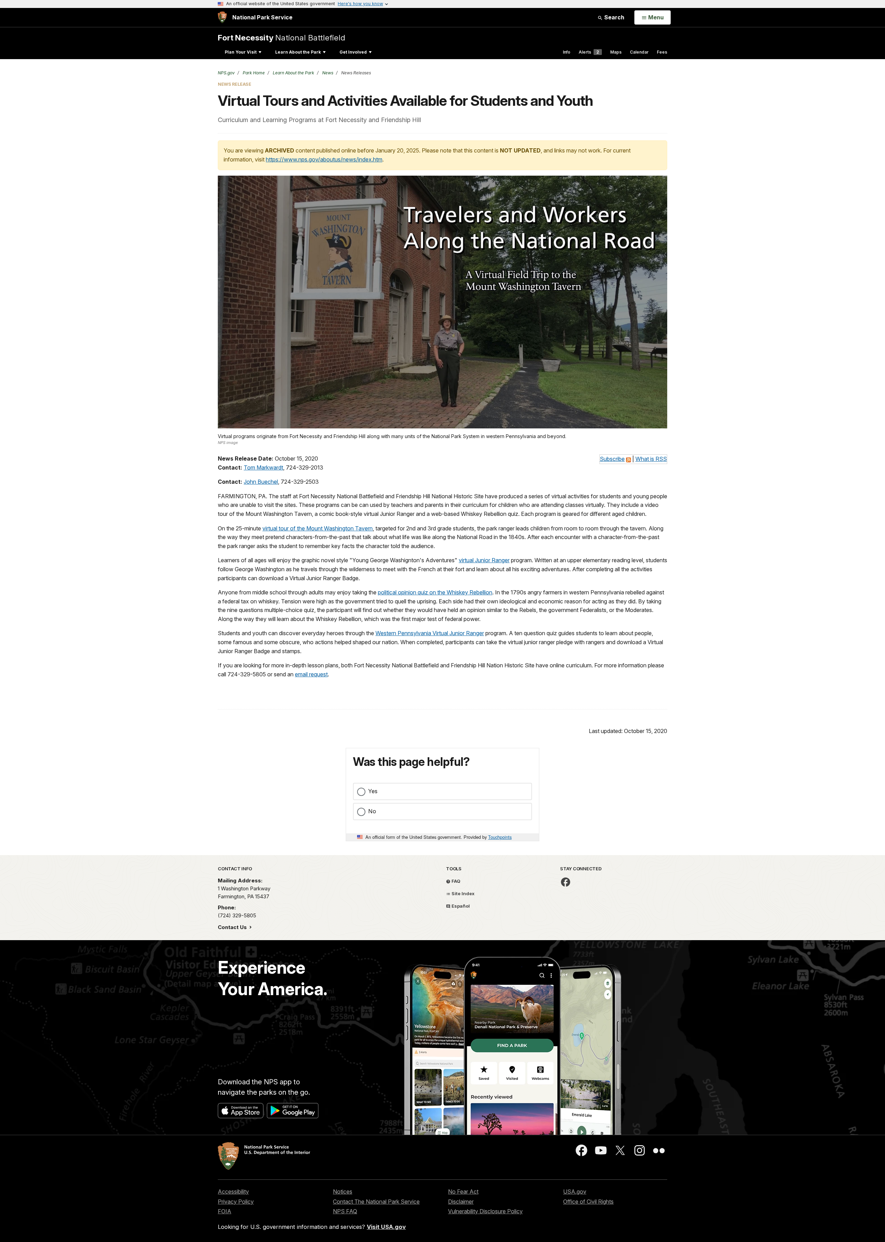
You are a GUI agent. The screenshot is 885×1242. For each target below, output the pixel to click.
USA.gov (574, 1191)
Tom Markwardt (263, 467)
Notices (342, 1191)
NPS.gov (226, 72)
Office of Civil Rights (588, 1201)
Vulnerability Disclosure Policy (485, 1211)
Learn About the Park (298, 52)
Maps (616, 52)
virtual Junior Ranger (484, 560)
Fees (662, 52)
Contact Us (233, 927)
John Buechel (261, 481)
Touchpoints (500, 837)
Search (613, 17)
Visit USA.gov (386, 1226)
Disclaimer (461, 1201)
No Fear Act (463, 1191)
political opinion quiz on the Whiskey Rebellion (435, 592)
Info (566, 52)
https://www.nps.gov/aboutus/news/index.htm (324, 159)
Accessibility (233, 1191)
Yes (373, 791)
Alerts (589, 52)
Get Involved (353, 52)
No (372, 811)
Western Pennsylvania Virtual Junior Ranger (429, 633)
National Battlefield (281, 37)
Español (460, 906)
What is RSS (651, 458)
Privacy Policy (236, 1201)
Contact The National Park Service (376, 1201)
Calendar (639, 52)
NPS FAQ (345, 1211)
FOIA (224, 1211)
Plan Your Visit (241, 52)
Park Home (253, 72)
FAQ (455, 881)
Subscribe (612, 458)
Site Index (462, 893)
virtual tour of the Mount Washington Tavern (317, 528)
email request (311, 674)
